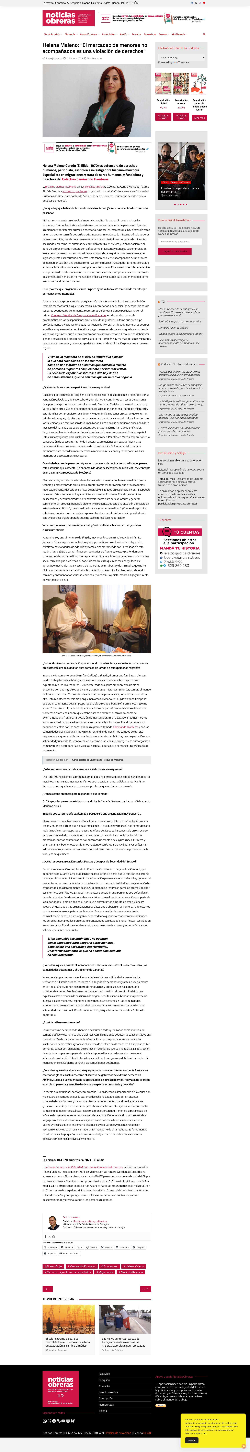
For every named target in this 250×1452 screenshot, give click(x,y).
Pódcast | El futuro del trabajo (179, 364)
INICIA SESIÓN (129, 2)
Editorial (163, 469)
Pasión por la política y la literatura (90, 1221)
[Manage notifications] (244, 1446)
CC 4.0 (147, 1432)
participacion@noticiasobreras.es (177, 503)
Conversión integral (88, 34)
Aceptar (191, 1440)
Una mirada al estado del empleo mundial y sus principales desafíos (178, 416)
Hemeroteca (106, 1404)
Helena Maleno (135, 1266)
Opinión (123, 34)
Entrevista (136, 34)
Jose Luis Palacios (58, 1350)
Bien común (70, 34)
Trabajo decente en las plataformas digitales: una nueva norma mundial (179, 373)
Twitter (196, 3)
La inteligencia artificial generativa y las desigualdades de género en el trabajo (181, 403)
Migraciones (106, 1272)
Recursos (163, 34)
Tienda (116, 2)
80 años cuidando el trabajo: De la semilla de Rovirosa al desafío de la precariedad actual (179, 312)
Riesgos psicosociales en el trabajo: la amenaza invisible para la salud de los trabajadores (180, 388)
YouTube (204, 3)
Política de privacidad (118, 1432)
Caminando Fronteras (125, 727)
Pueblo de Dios (108, 34)
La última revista (100, 2)
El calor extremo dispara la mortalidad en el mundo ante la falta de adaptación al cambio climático (68, 1342)
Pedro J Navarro (54, 58)
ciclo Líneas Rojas (93, 186)
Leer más (199, 117)
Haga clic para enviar (175, 251)
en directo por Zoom (74, 191)
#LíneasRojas (54, 1266)
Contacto (60, 2)
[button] (175, 204)
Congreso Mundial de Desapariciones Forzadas (78, 315)
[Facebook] (45, 1236)
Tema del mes (150, 34)
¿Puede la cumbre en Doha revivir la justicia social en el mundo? (179, 429)
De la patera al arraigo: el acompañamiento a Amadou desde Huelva (179, 343)
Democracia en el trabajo (173, 327)
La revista (48, 2)
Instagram (200, 3)
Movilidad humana (132, 1272)
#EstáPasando (178, 34)
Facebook (192, 3)
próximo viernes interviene (60, 186)
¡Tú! (163, 301)
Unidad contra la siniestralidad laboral (180, 333)
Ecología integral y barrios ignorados (179, 321)
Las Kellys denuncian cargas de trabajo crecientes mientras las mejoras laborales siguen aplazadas (123, 1342)
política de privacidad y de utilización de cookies (208, 1423)
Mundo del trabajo (52, 34)
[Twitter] (49, 1236)
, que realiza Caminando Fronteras (84, 1167)
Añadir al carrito (163, 117)
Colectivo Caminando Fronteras (85, 179)
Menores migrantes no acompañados (69, 1272)
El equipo (104, 1380)
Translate (183, 62)
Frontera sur (110, 1266)
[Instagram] (53, 1236)
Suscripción (74, 2)
